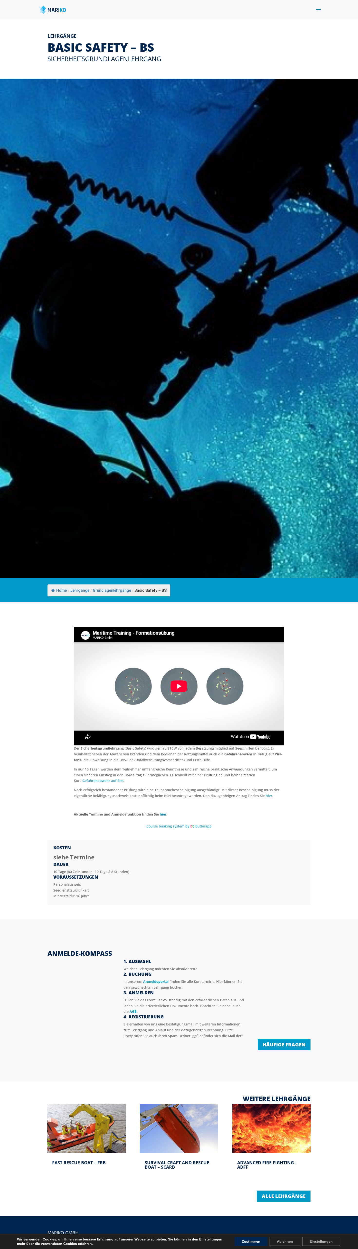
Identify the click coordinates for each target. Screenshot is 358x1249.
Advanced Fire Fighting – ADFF (267, 1165)
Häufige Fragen (284, 1044)
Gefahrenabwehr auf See (102, 780)
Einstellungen (210, 1239)
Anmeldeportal (156, 981)
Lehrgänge (79, 590)
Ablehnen (285, 1241)
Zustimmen (251, 1241)
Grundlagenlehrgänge (112, 590)
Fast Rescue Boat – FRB (79, 1162)
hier (269, 795)
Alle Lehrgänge (284, 1196)
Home (61, 590)
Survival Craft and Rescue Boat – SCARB (177, 1165)
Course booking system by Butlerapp (179, 826)
